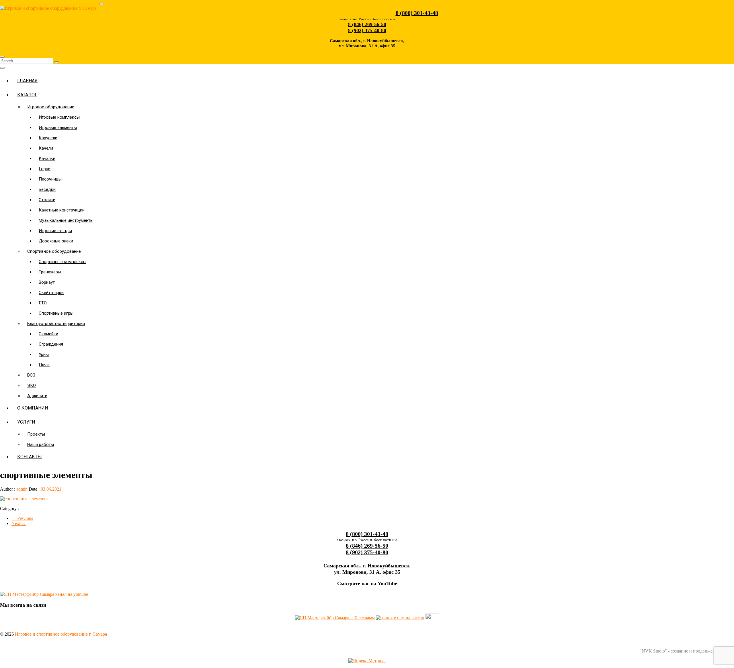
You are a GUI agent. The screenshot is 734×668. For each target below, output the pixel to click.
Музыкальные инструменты (66, 220)
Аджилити (37, 395)
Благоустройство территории (56, 323)
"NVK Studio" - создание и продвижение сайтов (687, 651)
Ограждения (51, 344)
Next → (18, 523)
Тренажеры (50, 272)
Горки (44, 168)
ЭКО (31, 385)
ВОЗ (31, 375)
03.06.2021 (50, 489)
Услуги (26, 422)
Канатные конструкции (62, 210)
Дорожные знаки (56, 241)
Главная (27, 80)
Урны (44, 354)
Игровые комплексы (59, 117)
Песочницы (50, 179)
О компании (32, 408)
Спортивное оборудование (54, 251)
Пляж (44, 364)
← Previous (22, 518)
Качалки (47, 158)
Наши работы (40, 444)
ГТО (43, 302)
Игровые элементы (58, 127)
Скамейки (48, 333)
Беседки (47, 189)
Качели (46, 148)
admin (22, 489)
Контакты (29, 456)
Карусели (48, 137)
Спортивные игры (56, 313)
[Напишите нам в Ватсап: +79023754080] (400, 617)
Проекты (36, 434)
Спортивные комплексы (62, 261)
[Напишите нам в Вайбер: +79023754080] (432, 617)
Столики (47, 199)
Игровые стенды (55, 230)
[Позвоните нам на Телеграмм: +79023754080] (335, 617)
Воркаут (47, 282)
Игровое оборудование (50, 106)
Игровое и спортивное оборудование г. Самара (61, 634)
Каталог (27, 94)
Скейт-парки (51, 292)
